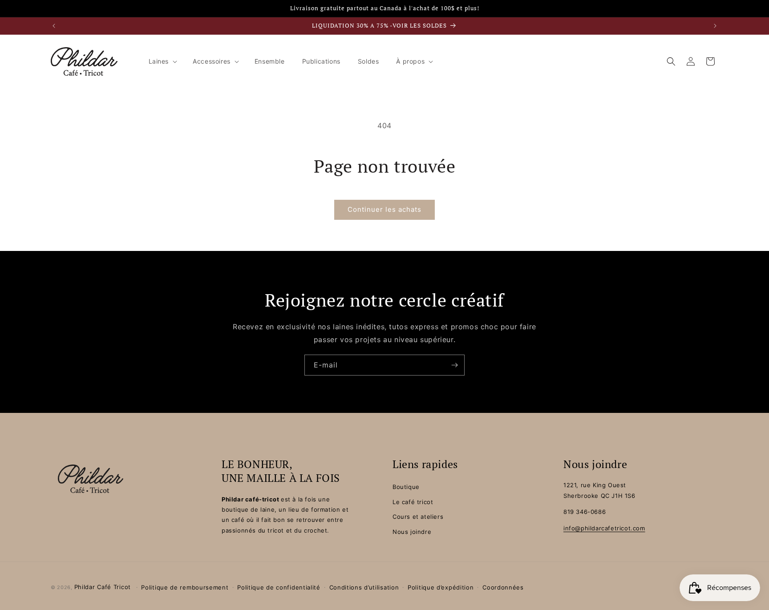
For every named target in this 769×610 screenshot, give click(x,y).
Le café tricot (413, 501)
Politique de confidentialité (278, 587)
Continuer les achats (384, 209)
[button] (162, 61)
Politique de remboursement (184, 587)
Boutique (406, 486)
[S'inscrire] (454, 365)
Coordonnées (503, 587)
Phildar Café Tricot (102, 586)
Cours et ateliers (418, 516)
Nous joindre (412, 531)
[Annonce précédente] (54, 25)
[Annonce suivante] (715, 25)
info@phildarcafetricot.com (604, 528)
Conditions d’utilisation (364, 587)
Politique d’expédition (441, 587)
